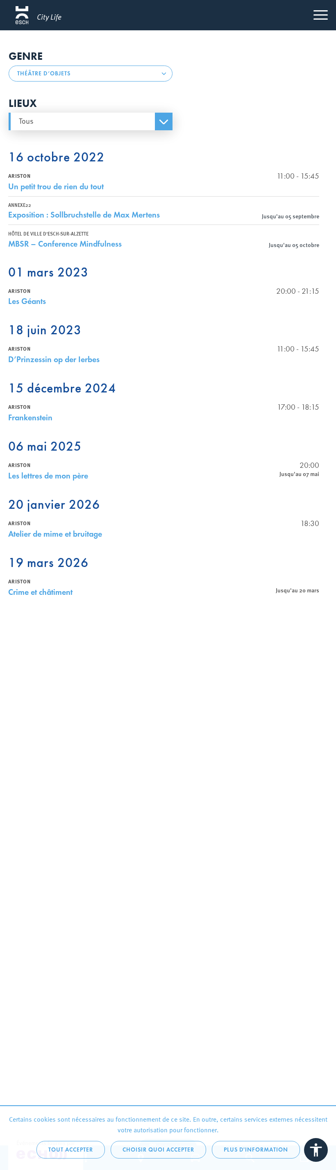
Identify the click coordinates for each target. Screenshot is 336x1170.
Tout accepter (70, 1149)
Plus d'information (256, 1149)
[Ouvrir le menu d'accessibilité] (316, 1150)
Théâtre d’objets (43, 73)
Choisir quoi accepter (158, 1149)
